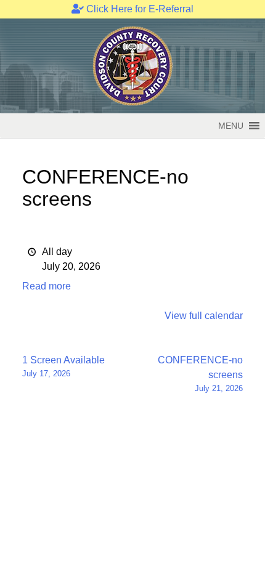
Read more (46, 286)
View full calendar (204, 315)
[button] (230, 125)
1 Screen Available (63, 366)
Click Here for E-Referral (139, 9)
